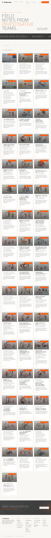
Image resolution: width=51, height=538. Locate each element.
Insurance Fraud (28, 531)
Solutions (21, 1)
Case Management (28, 520)
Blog (8, 45)
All (4, 45)
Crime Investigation (29, 525)
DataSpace (18, 520)
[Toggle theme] (40, 2)
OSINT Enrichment (20, 525)
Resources (34, 2)
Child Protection (28, 526)
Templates (44, 522)
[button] (12, 54)
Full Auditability (19, 527)
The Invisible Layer (37, 520)
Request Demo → (45, 2)
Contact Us (44, 523)
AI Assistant (19, 522)
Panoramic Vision (19, 523)
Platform (15, 1)
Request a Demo (45, 525)
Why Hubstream (27, 2)
